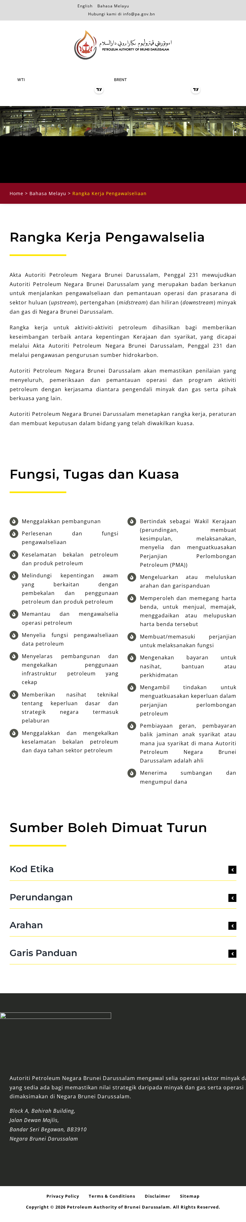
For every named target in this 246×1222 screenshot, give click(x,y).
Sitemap (190, 1196)
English (85, 5)
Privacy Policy (62, 1196)
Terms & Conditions (112, 1196)
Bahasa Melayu (113, 5)
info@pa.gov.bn (139, 14)
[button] (123, 869)
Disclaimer (157, 1196)
